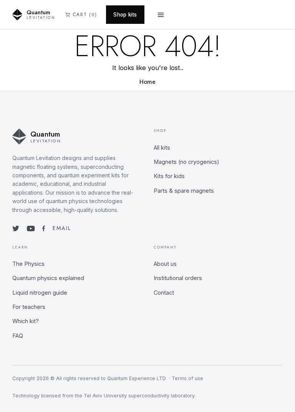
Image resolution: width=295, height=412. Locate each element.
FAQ (17, 335)
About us (165, 263)
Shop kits (125, 15)
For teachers (28, 307)
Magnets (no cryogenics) (186, 161)
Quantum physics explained (48, 278)
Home (147, 81)
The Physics (28, 263)
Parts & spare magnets (184, 190)
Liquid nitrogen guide (39, 292)
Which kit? (25, 321)
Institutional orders (178, 278)
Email (62, 228)
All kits (162, 147)
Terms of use (187, 378)
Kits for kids (169, 176)
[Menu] (161, 14)
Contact (164, 292)
